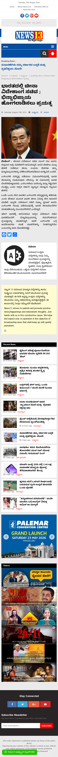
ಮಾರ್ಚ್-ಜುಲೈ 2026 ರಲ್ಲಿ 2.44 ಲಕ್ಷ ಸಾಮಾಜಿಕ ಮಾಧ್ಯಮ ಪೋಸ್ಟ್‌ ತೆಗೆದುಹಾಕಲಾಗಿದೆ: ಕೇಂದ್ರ (35, 467)
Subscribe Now (29, 10)
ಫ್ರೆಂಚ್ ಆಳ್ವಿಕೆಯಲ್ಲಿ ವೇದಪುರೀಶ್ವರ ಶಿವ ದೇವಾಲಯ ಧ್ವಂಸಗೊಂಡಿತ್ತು (37, 421)
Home (12, 7)
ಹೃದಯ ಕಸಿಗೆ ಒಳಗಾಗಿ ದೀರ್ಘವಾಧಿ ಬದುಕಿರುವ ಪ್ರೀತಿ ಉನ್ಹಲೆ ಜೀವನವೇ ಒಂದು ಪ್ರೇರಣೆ (36, 485)
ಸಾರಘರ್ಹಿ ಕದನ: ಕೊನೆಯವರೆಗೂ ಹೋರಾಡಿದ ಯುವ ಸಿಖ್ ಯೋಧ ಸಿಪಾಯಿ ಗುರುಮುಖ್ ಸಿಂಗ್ (35, 450)
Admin (46, 113)
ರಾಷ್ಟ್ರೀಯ (35, 113)
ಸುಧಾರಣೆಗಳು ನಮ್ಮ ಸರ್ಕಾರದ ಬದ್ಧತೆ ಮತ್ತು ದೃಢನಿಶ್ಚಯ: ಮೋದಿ (36, 435)
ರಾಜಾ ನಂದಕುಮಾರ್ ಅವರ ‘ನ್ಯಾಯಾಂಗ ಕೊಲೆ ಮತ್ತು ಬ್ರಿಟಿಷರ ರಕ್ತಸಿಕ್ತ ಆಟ (35, 405)
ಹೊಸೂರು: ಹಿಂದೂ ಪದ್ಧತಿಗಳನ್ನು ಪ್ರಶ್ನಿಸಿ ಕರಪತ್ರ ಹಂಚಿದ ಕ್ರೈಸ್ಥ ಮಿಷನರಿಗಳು (34, 371)
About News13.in (24, 7)
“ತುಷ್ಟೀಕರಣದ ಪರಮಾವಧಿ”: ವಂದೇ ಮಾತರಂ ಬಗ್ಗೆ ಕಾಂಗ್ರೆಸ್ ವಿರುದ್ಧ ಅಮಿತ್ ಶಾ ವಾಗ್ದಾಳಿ (36, 502)
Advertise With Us (41, 7)
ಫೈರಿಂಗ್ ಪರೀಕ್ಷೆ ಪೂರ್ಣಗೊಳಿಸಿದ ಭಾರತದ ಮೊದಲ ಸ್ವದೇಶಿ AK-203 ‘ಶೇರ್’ (35, 354)
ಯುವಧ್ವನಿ (21, 412)
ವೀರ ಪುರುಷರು (21, 458)
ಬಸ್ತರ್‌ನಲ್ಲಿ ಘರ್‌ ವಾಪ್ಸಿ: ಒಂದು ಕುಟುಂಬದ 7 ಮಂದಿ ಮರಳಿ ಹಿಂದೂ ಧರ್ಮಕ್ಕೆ (36, 388)
